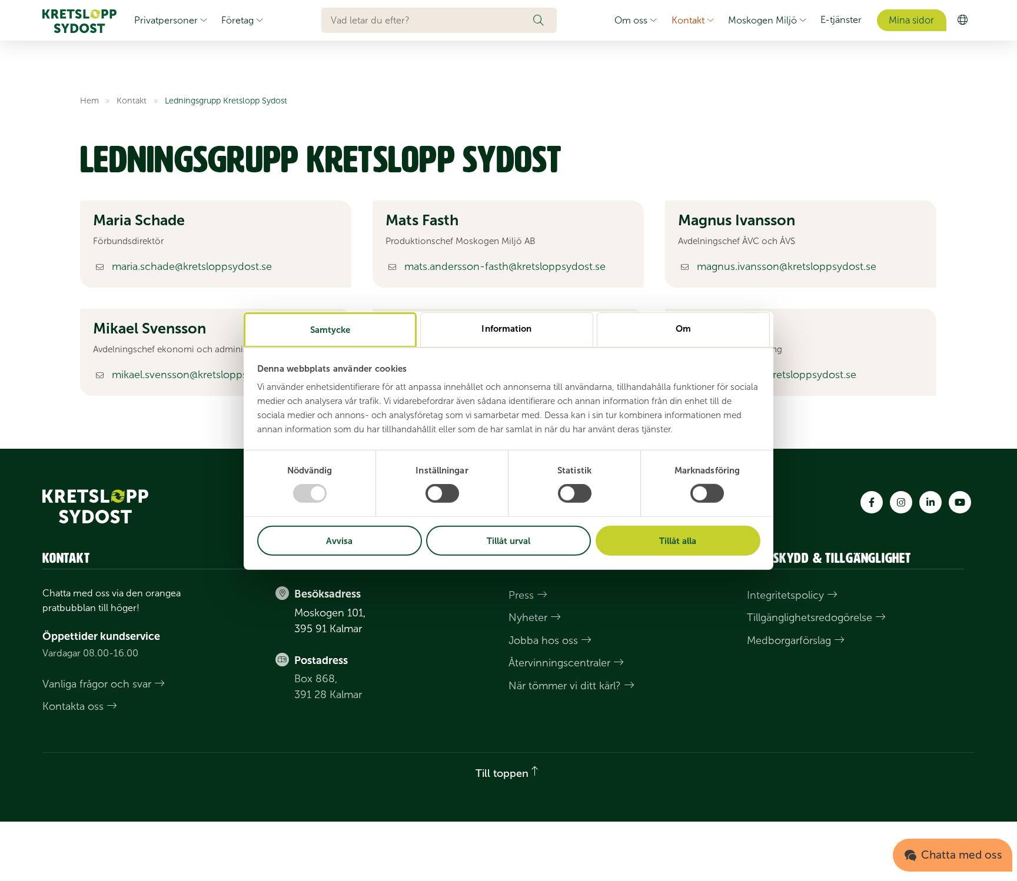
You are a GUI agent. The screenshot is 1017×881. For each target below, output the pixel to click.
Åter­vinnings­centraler (559, 663)
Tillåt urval (508, 541)
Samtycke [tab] (330, 330)
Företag (237, 20)
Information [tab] (506, 328)
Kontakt (688, 20)
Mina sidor (911, 20)
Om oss (630, 20)
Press (521, 595)
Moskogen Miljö (762, 20)
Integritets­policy (785, 595)
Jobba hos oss (543, 640)
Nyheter (527, 618)
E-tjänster (841, 20)
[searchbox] (427, 20)
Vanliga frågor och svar (96, 684)
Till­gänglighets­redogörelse (809, 618)
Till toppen (502, 774)
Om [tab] (683, 328)
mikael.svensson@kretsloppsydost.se (199, 375)
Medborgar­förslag (789, 640)
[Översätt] (962, 21)
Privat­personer (166, 20)
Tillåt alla (677, 541)
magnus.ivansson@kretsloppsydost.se (786, 266)
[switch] (442, 493)
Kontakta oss (73, 706)
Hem (89, 100)
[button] (545, 20)
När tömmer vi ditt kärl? (564, 686)
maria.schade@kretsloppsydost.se (192, 266)
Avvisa (339, 541)
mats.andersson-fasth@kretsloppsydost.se (505, 266)
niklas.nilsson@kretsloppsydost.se (776, 375)
